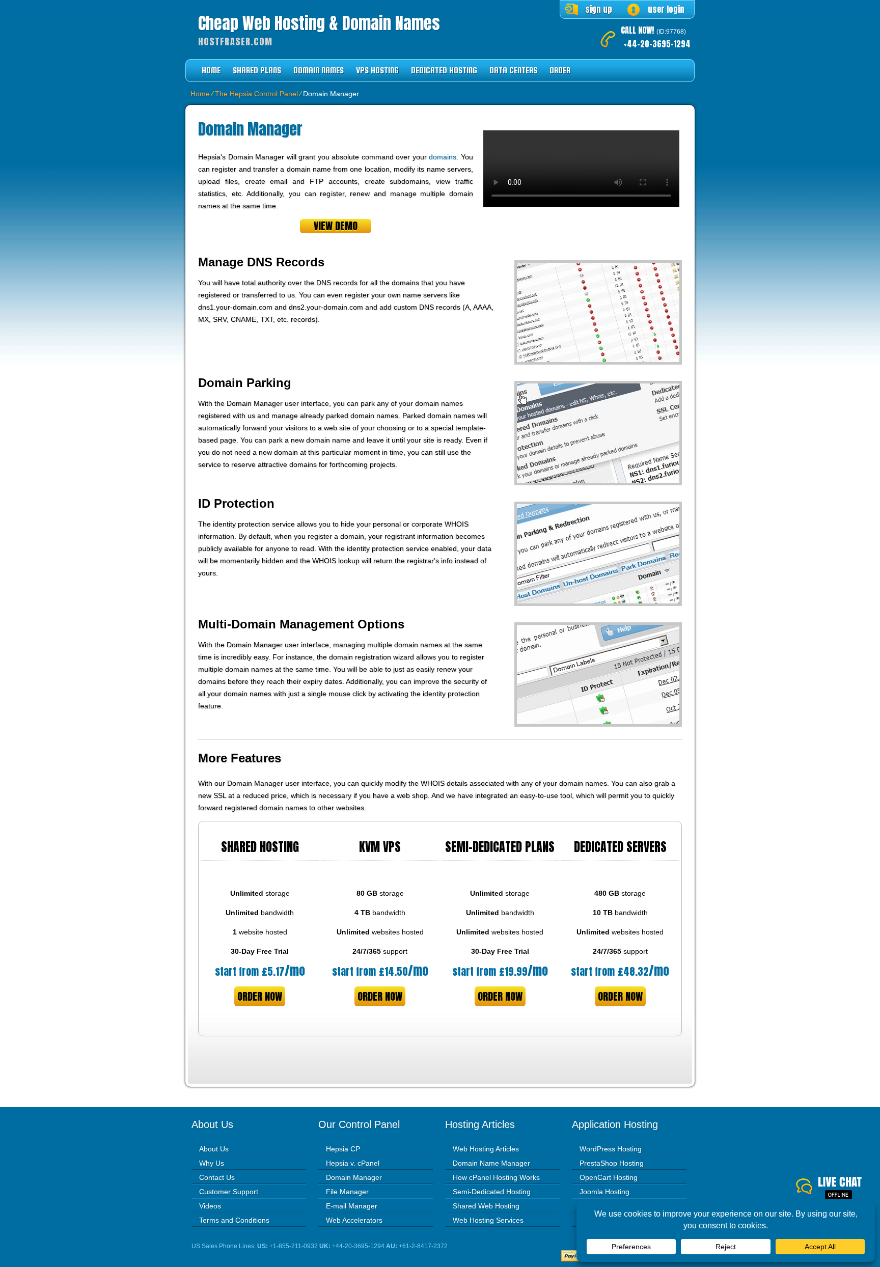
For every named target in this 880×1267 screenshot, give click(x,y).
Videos (210, 1206)
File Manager (347, 1192)
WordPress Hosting (611, 1149)
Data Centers (513, 70)
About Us (214, 1149)
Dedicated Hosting (444, 70)
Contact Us (217, 1177)
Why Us (211, 1163)
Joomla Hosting (604, 1192)
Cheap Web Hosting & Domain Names (319, 23)
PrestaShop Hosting (612, 1163)
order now (259, 996)
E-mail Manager (351, 1206)
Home (211, 70)
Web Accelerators (354, 1220)
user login (666, 9)
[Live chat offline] (838, 1188)
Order (559, 70)
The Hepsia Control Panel (256, 94)
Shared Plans (257, 70)
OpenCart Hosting (609, 1177)
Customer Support (228, 1192)
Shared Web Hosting (486, 1206)
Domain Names (318, 70)
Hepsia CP (343, 1149)
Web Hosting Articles (486, 1149)
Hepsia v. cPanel (352, 1163)
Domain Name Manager (491, 1163)
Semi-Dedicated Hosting (492, 1192)
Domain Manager (354, 1177)
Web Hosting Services (488, 1220)
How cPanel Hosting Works (496, 1177)
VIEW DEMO (336, 226)
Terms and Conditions (234, 1220)
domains (442, 157)
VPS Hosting (377, 70)
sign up (598, 9)
